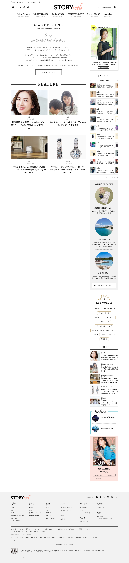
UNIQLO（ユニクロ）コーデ (104, 317)
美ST (37, 537)
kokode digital (38, 540)
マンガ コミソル (87, 537)
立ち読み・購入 (98, 475)
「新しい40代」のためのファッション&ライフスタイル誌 (25, 2)
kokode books (30, 540)
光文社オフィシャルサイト (86, 529)
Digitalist (100, 503)
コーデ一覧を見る (103, 67)
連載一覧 (63, 519)
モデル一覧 (13, 529)
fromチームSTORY (15, 521)
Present (82, 518)
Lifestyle (49, 503)
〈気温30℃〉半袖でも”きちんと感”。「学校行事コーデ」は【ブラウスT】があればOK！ (105, 172)
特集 (12, 510)
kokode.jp (13, 540)
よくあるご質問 (24, 529)
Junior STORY (104, 322)
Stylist (99, 512)
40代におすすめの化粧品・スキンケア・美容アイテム (105, 330)
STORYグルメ (49, 513)
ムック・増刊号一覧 (85, 513)
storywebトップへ (48, 72)
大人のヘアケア (104, 313)
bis (41, 537)
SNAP (12, 513)
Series (62, 515)
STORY (27, 537)
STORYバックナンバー (86, 510)
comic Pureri (78, 537)
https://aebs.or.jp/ (62, 551)
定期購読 (98, 478)
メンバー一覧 (100, 507)
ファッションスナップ (104, 326)
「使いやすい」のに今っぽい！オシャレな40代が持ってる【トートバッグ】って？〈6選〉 (105, 147)
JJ (11, 537)
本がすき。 (95, 537)
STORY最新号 (83, 507)
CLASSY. (16, 537)
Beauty (31, 503)
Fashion (13, 503)
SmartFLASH (62, 537)
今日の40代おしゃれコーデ (17, 515)
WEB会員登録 (59, 529)
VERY (21, 537)
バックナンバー (109, 475)
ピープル (48, 515)
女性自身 (54, 537)
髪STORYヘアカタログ (35, 513)
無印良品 (104, 339)
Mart (32, 537)
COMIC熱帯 (70, 537)
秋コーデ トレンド (108, 335)
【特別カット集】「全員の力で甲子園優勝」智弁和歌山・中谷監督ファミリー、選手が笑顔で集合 (105, 104)
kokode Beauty (20, 540)
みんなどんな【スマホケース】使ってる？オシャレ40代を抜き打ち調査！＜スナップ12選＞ (105, 113)
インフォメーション (36, 529)
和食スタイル (47, 537)
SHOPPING (14, 518)
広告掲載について (70, 529)
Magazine (83, 503)
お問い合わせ (48, 529)
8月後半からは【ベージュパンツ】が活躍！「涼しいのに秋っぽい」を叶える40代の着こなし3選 (105, 96)
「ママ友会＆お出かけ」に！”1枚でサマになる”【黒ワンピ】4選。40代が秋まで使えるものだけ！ (105, 130)
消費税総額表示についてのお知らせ (64, 544)
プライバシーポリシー (30, 531)
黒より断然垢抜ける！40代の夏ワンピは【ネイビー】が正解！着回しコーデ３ (105, 138)
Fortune (63, 503)
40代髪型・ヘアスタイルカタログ (104, 308)
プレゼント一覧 (84, 521)
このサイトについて (16, 531)
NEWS (12, 507)
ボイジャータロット (107, 428)
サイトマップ (42, 531)
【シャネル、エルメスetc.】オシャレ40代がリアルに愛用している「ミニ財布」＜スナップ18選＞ (105, 121)
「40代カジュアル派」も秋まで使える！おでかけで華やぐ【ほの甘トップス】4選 (105, 155)
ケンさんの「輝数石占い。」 (68, 507)
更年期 (95, 335)
